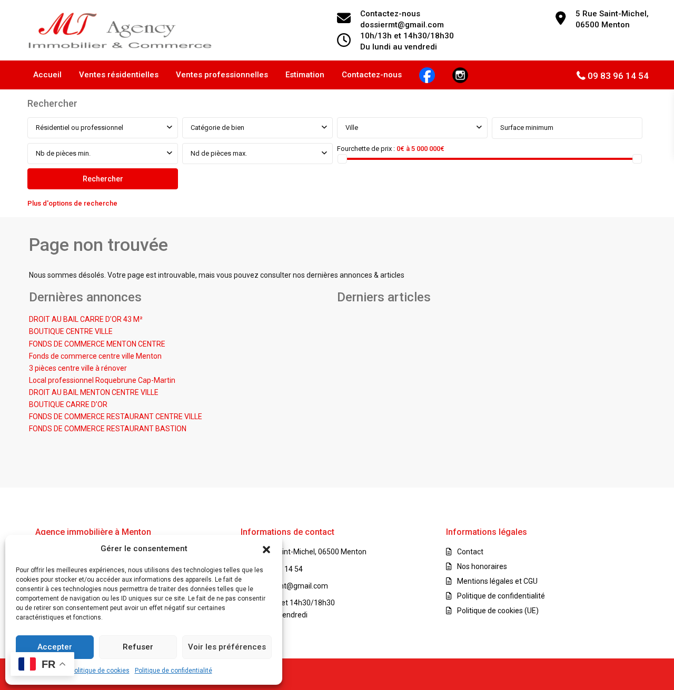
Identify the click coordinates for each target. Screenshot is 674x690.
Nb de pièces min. (63, 153)
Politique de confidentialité (173, 670)
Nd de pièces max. (219, 153)
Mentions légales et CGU (497, 581)
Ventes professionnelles (222, 74)
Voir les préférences (227, 647)
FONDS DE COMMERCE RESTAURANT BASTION (107, 428)
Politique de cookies (100, 670)
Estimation (304, 74)
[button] (266, 548)
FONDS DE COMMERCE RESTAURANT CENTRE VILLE (115, 416)
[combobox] (102, 127)
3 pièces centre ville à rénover (78, 368)
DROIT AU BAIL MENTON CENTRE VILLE (93, 392)
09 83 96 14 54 (618, 75)
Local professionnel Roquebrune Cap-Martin (102, 380)
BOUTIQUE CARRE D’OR (68, 404)
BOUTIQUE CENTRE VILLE (71, 331)
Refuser (138, 647)
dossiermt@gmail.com (290, 586)
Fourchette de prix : (366, 149)
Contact (470, 551)
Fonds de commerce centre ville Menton (95, 356)
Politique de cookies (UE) (498, 610)
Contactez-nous (372, 74)
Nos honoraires (482, 566)
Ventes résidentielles (118, 74)
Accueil (47, 74)
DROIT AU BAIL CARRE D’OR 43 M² (86, 319)
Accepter (54, 647)
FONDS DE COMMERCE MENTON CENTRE (97, 344)
